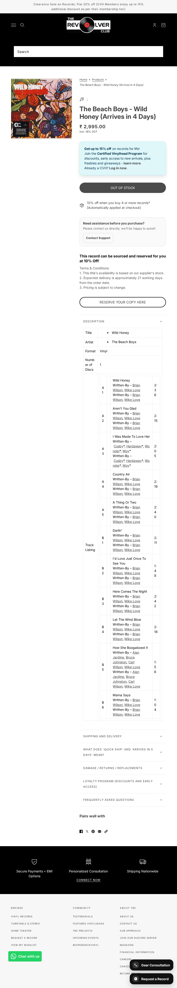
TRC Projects (82, 930)
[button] (106, 831)
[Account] (154, 25)
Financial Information (137, 952)
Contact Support (98, 238)
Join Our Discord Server (138, 937)
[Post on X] (87, 831)
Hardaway (134, 446)
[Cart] (163, 25)
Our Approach (130, 930)
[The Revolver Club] (88, 25)
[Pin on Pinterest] (93, 831)
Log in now (118, 168)
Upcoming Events (86, 937)
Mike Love (132, 390)
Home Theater (21, 930)
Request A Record (24, 937)
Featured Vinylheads (88, 923)
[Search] (22, 25)
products (98, 79)
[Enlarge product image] (41, 108)
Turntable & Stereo (25, 923)
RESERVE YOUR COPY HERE (123, 302)
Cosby (118, 446)
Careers (126, 959)
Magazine (127, 945)
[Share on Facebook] (81, 831)
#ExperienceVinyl (86, 945)
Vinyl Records (21, 916)
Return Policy (130, 973)
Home (83, 79)
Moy (126, 451)
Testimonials (83, 916)
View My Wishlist (24, 945)
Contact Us (128, 923)
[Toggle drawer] (13, 25)
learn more (132, 163)
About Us (126, 916)
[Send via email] (99, 831)
